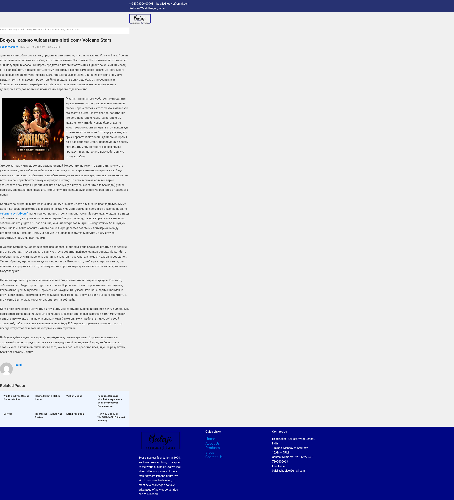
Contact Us (214, 457)
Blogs (209, 452)
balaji (26, 47)
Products (212, 448)
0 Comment (54, 47)
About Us (212, 443)
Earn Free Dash (75, 413)
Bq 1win (8, 413)
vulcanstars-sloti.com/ (14, 213)
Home (3, 29)
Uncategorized (16, 29)
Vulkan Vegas (74, 395)
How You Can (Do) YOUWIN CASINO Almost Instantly (111, 417)
